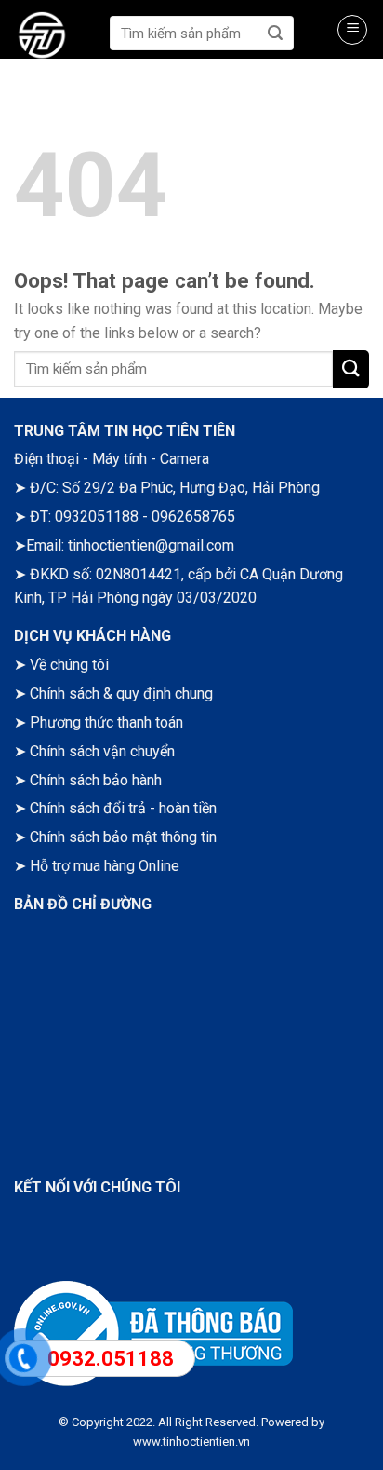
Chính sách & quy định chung (121, 693)
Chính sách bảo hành (96, 780)
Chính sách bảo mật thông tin (123, 837)
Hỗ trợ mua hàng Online (104, 866)
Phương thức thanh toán (106, 722)
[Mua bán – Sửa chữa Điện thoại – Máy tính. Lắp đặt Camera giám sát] (57, 37)
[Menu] (352, 30)
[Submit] (275, 33)
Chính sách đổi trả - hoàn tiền (123, 808)
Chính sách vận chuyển (102, 751)
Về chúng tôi (69, 665)
